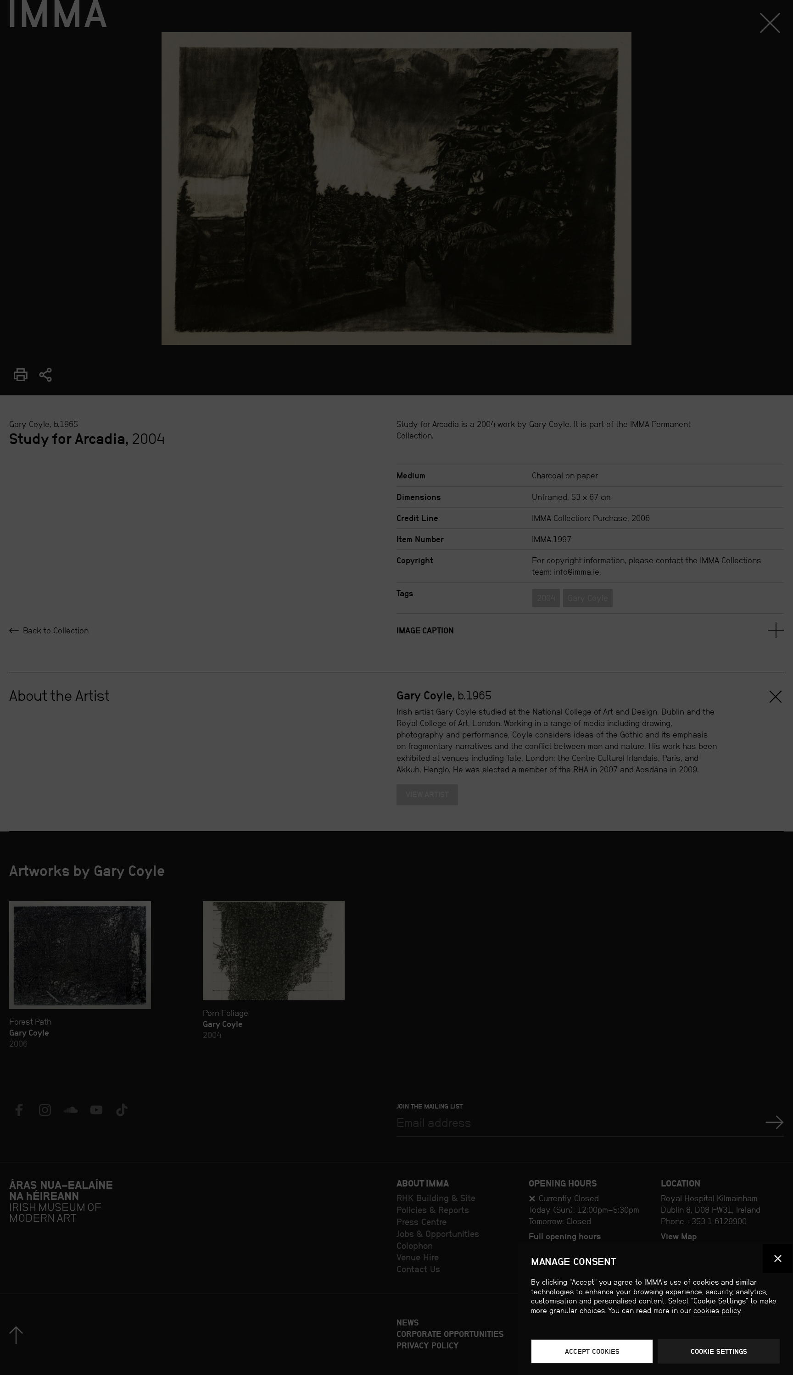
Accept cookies (592, 1351)
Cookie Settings (719, 1351)
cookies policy (717, 1310)
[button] (778, 1259)
